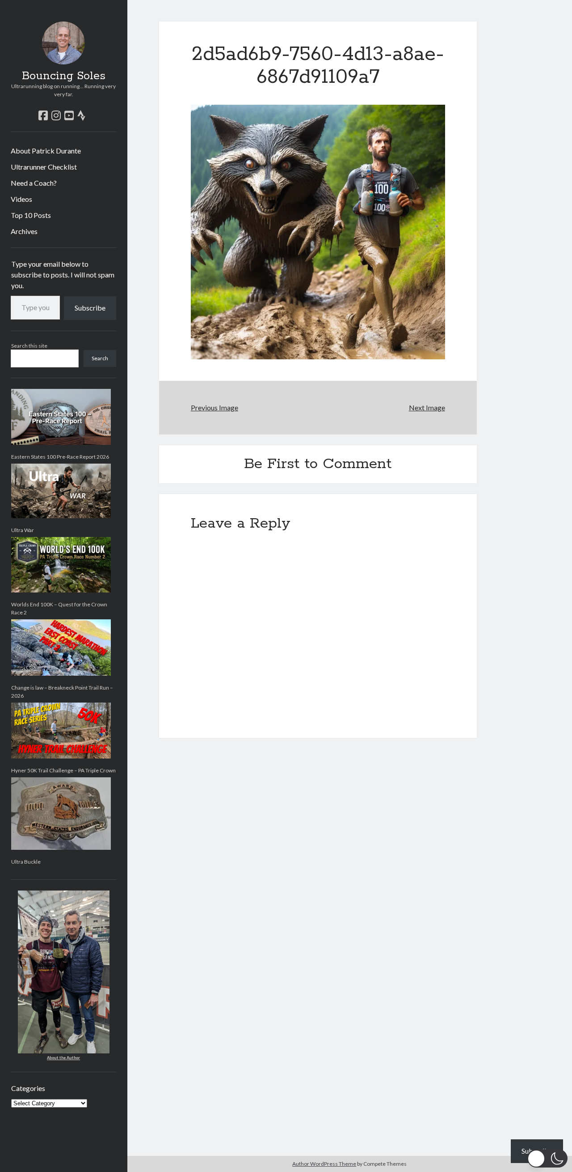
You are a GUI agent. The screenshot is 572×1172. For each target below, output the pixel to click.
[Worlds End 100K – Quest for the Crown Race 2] (61, 564)
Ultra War (22, 530)
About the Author (63, 1057)
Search (100, 358)
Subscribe (90, 307)
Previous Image (214, 407)
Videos (21, 199)
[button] (547, 1158)
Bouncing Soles (63, 76)
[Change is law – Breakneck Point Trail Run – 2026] (61, 647)
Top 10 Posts (31, 215)
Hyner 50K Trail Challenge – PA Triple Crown (63, 770)
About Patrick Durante (46, 150)
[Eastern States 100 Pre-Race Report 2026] (61, 417)
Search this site (29, 345)
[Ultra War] (61, 491)
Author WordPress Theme (324, 1163)
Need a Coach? (34, 183)
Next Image (427, 407)
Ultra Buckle (26, 861)
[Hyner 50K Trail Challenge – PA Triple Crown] (61, 731)
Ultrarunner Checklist (44, 166)
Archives (24, 231)
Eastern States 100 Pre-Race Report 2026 (60, 456)
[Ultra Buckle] (61, 813)
